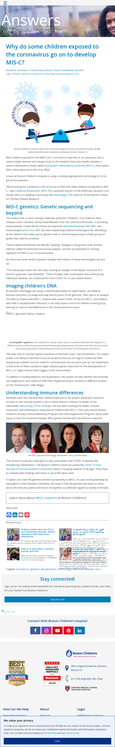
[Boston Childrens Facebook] (35, 630)
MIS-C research (46, 498)
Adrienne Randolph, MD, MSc (79, 226)
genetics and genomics (33, 73)
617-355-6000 (78, 679)
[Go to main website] (82, 659)
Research (79, 70)
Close (57, 741)
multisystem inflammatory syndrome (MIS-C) (69, 165)
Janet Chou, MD (31, 230)
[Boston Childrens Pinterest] (68, 630)
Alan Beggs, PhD (63, 194)
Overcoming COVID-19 (31, 406)
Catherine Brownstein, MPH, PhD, (34, 190)
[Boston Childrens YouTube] (57, 630)
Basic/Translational (64, 70)
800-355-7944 (94, 679)
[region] (57, 731)
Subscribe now (57, 599)
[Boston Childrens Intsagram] (46, 630)
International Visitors (15, 715)
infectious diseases (65, 73)
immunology (49, 73)
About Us (45, 715)
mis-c (77, 73)
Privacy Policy (50, 733)
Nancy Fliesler (45, 70)
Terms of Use (72, 733)
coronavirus (16, 73)
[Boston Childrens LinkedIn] (80, 630)
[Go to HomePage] (57, 4)
